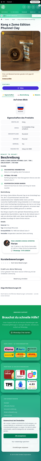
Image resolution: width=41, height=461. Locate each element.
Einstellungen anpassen (20, 447)
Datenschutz (8, 415)
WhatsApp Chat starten (21, 332)
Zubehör (7, 19)
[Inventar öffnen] (29, 7)
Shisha (5, 12)
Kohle (33, 12)
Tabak (24, 12)
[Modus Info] (1, 16)
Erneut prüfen (7, 79)
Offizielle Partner (9, 406)
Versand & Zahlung (10, 409)
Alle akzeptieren (20, 436)
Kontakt (6, 403)
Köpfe (13, 19)
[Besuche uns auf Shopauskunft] (32, 384)
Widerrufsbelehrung (10, 412)
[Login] (24, 7)
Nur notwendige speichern (20, 442)
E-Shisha (15, 12)
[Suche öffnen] (33, 7)
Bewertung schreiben (20, 279)
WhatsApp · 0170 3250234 (20, 250)
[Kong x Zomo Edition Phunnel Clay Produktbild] (20, 51)
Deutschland (35, 2)
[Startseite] (3, 7)
